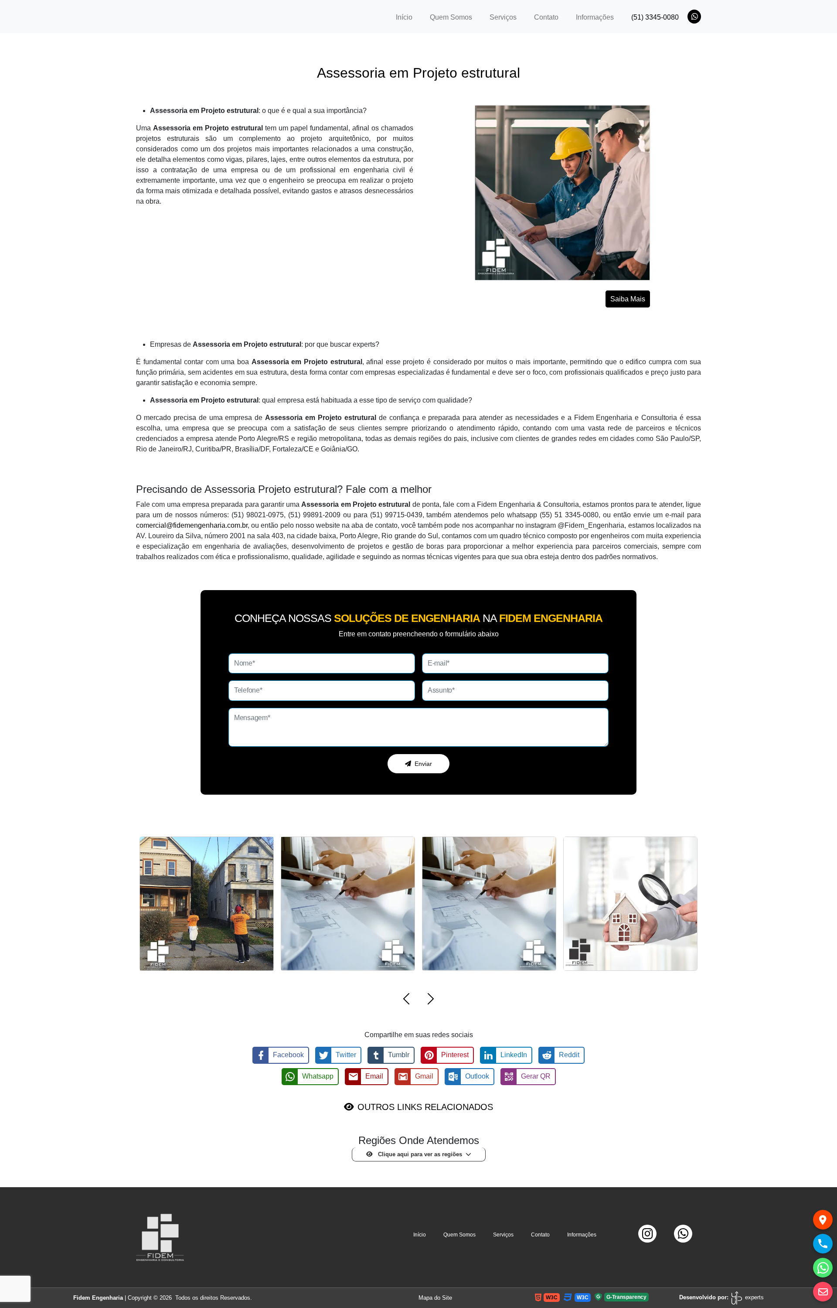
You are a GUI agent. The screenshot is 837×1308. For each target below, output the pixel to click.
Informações (595, 17)
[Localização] (823, 1219)
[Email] (823, 1291)
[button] (406, 1000)
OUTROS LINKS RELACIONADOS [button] (425, 1107)
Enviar (423, 763)
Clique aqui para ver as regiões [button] (419, 1154)
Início (408, 17)
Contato (546, 17)
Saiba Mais (627, 299)
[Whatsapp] (823, 1267)
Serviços (503, 17)
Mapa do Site (435, 1297)
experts (753, 1297)
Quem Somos (451, 17)
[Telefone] (823, 1243)
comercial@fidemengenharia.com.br (192, 525)
